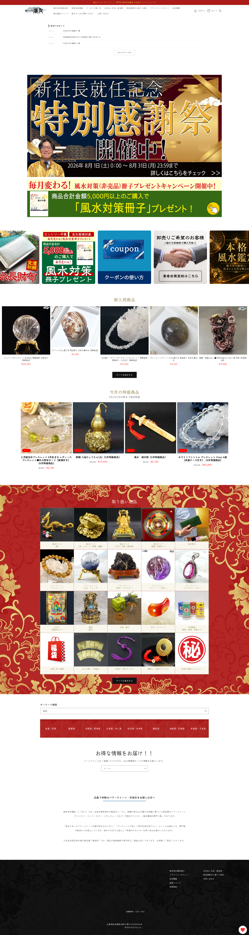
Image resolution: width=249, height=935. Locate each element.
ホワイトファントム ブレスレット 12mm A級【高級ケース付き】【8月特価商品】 (202, 459)
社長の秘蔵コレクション (191, 669)
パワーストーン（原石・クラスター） (124, 586)
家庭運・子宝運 (198, 728)
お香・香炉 (124, 627)
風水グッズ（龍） (57, 545)
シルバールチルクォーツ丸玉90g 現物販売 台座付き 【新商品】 (26, 359)
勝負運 (156, 728)
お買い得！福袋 (57, 669)
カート (214, 11)
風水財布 (192, 544)
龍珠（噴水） (90, 628)
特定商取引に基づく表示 (213, 874)
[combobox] (124, 711)
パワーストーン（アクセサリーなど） (191, 586)
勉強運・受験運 (177, 728)
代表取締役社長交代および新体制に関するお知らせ (82, 37)
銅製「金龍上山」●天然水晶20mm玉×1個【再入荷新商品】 (223, 359)
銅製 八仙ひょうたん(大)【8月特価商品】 (98, 457)
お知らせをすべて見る (124, 52)
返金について (175, 882)
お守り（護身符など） (57, 628)
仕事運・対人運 (113, 728)
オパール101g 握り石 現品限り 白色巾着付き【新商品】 (75, 350)
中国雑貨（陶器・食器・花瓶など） (192, 628)
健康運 (71, 728)
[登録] (145, 768)
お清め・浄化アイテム (124, 669)
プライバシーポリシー (179, 874)
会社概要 (173, 878)
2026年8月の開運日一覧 (71, 31)
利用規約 (173, 887)
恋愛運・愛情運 (92, 728)
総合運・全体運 (135, 728)
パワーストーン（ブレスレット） (57, 586)
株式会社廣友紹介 (177, 871)
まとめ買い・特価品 (90, 669)
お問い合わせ (209, 878)
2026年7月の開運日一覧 (71, 43)
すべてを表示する (124, 375)
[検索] (206, 711)
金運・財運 (50, 728)
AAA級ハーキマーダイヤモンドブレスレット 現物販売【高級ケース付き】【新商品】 (125, 359)
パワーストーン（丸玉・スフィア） (90, 586)
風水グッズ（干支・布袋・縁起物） (124, 545)
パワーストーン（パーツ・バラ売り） (158, 586)
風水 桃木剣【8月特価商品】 (150, 457)
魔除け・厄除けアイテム (158, 669)
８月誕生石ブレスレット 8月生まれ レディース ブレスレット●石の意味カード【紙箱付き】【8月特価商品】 (46, 460)
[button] (220, 11)
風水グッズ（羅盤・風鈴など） (158, 545)
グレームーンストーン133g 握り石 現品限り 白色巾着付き (173, 359)
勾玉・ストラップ (158, 627)
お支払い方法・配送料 (212, 871)
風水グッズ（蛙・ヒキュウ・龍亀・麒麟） (90, 545)
